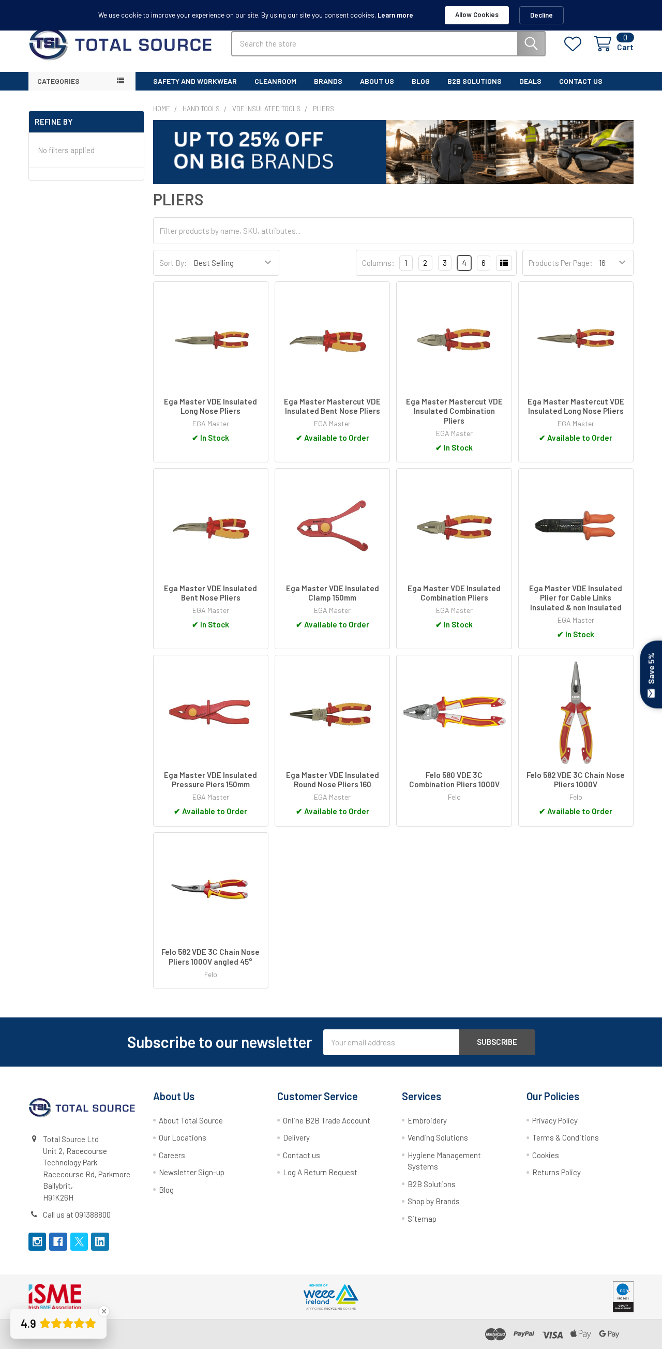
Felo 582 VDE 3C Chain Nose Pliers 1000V (575, 779)
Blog (421, 81)
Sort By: (173, 262)
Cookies (545, 1155)
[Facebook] (58, 1242)
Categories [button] (58, 81)
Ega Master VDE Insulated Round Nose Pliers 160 (332, 779)
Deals (530, 81)
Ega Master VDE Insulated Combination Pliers (454, 593)
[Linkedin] (100, 1242)
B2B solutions (474, 81)
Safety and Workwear (195, 81)
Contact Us (581, 81)
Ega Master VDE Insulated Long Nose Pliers (210, 406)
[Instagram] (37, 1242)
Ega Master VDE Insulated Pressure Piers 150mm (210, 779)
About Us (377, 81)
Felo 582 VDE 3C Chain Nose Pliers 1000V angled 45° (210, 956)
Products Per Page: (561, 262)
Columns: (378, 262)
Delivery (296, 1137)
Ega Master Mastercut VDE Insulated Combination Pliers (454, 411)
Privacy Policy (555, 1120)
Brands (328, 81)
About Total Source (191, 1120)
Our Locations (182, 1137)
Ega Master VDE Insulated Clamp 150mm (332, 593)
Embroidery (427, 1120)
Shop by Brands (434, 1201)
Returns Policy (556, 1172)
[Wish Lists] (575, 44)
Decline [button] (541, 15)
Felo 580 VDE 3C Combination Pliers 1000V (454, 779)
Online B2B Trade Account (326, 1120)
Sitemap (422, 1218)
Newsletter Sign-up (191, 1172)
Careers (172, 1155)
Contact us (301, 1155)
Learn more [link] (395, 15)
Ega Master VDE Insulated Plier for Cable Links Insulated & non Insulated (575, 597)
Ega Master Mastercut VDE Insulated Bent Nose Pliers (332, 406)
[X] (79, 1242)
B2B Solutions (432, 1184)
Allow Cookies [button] (477, 14)
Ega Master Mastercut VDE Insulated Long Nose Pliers (576, 406)
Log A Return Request (320, 1172)
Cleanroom (275, 81)
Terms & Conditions (565, 1137)
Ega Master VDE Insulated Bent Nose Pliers (210, 593)
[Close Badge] (104, 1311)
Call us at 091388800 (77, 1214)
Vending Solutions (438, 1137)
